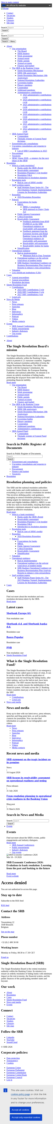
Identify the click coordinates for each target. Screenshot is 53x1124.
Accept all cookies (20, 1110)
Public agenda (23, 61)
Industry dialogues (20, 331)
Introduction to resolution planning (32, 178)
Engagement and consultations (25, 143)
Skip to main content (10, 2)
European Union (14, 1068)
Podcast (15, 316)
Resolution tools (19, 180)
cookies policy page (20, 1094)
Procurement (17, 153)
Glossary (10, 20)
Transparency (12, 1060)
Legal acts (16, 297)
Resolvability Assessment (28, 219)
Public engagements (20, 328)
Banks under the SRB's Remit (30, 168)
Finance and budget (25, 66)
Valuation (16, 270)
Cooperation (22, 87)
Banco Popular (15, 637)
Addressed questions (26, 90)
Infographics (17, 314)
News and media (14, 702)
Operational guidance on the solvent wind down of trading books (32, 259)
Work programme (24, 56)
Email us (5, 957)
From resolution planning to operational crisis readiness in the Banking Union (29, 797)
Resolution (11, 163)
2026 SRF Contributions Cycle (30, 292)
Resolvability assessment (28, 170)
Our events (16, 333)
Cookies (10, 1063)
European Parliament (15, 1070)
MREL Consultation (31, 207)
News (14, 302)
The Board (22, 51)
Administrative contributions (29, 92)
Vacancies (11, 15)
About (9, 46)
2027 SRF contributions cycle (30, 294)
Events (9, 324)
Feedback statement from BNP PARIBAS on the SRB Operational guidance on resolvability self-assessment (36, 225)
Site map (10, 23)
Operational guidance (21, 251)
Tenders (10, 18)
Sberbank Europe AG (19, 613)
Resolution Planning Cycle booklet (32, 173)
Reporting (16, 195)
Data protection (13, 1058)
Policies (15, 199)
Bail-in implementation (27, 253)
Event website (13, 876)
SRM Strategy (23, 53)
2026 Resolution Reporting (29, 197)
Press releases (18, 304)
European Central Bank (17, 1075)
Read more (11, 382)
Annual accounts (24, 63)
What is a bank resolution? (23, 165)
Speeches (16, 307)
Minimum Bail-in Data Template (37, 255)
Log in (9, 1080)
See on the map (7, 932)
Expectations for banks (27, 202)
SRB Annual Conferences (23, 326)
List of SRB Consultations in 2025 (32, 151)
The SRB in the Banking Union (25, 68)
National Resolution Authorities (30, 80)
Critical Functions (25, 216)
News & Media (13, 299)
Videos (15, 319)
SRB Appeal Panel (20, 134)
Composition (22, 136)
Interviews (16, 311)
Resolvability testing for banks (36, 246)
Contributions (18, 287)
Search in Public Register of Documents (24, 453)
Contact (10, 13)
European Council (14, 1077)
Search (4, 27)
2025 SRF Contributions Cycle (30, 290)
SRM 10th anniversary (27, 73)
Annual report (23, 58)
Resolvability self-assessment (35, 243)
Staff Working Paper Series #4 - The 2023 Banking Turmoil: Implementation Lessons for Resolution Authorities (34, 189)
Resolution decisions (21, 282)
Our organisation (19, 48)
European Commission (16, 1072)
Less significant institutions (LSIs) (26, 272)
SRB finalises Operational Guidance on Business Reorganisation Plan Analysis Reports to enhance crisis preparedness (34, 265)
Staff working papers (21, 185)
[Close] (2, 33)
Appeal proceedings (20, 277)
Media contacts (18, 321)
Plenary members (24, 85)
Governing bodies (25, 83)
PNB (9, 647)
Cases (9, 275)
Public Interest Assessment (28, 214)
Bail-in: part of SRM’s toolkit (29, 182)
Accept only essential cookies (26, 1117)
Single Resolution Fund (17, 285)
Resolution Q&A (24, 175)
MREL (20, 204)
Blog (14, 309)
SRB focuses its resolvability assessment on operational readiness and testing (28, 779)
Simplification (23, 248)
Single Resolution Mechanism (30, 70)
